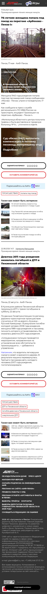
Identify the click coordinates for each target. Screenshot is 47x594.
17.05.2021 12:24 (7, 10)
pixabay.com (6, 59)
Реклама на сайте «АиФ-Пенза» (18, 489)
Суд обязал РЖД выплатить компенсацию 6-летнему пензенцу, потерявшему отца (22, 141)
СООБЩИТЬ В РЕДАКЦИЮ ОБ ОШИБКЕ (20, 512)
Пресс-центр (34, 476)
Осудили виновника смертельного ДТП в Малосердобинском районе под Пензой (27, 458)
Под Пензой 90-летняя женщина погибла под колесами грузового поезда (27, 212)
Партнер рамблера (22, 582)
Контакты (26, 501)
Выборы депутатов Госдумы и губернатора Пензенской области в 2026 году (20, 506)
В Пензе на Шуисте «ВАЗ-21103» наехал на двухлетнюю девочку (27, 450)
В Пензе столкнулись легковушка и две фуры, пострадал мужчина (26, 442)
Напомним (6, 352)
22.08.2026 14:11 (7, 249)
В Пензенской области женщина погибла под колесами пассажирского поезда (27, 220)
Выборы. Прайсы (10, 501)
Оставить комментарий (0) (24, 175)
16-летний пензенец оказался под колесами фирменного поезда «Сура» (25, 205)
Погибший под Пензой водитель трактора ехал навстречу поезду (27, 228)
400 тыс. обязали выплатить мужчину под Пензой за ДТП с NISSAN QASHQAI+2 (27, 427)
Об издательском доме (14, 476)
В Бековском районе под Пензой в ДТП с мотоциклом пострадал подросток (26, 434)
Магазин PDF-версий (12, 479)
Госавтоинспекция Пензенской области (19, 298)
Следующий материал (22, 587)
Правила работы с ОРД (13, 492)
